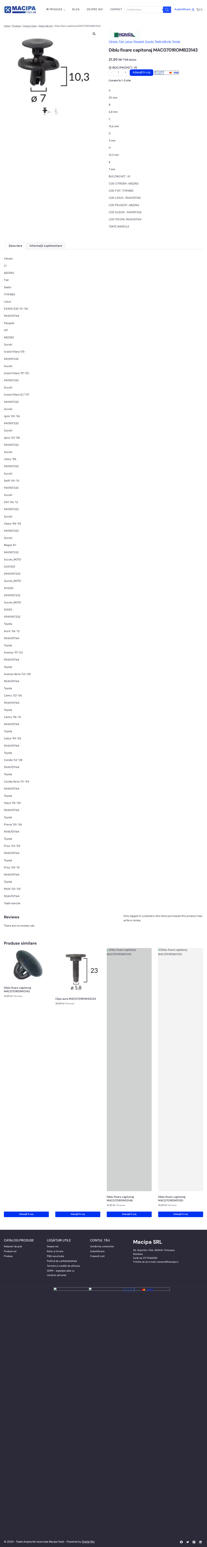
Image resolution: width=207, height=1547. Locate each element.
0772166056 (150, 1258)
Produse (8, 1256)
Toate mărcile (163, 42)
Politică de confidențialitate (62, 1261)
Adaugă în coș (141, 72)
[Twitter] (188, 1542)
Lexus (128, 42)
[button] (94, 34)
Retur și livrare (55, 1251)
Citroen (113, 42)
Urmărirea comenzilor (102, 1246)
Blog (76, 9)
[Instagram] (194, 1542)
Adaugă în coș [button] (26, 1214)
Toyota (176, 42)
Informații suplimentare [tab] (46, 246)
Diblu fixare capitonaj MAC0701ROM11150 (171, 1198)
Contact (116, 9)
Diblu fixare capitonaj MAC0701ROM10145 (17, 989)
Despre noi (52, 1246)
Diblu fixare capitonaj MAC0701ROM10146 (120, 1198)
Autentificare (97, 1251)
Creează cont (97, 1256)
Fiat (121, 42)
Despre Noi (95, 9)
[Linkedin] (200, 1542)
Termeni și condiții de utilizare (63, 1266)
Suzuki (149, 42)
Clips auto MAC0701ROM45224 (75, 999)
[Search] (167, 9)
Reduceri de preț (13, 1246)
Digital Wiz (88, 1542)
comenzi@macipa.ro (167, 1262)
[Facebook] (181, 1542)
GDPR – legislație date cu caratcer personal (60, 1273)
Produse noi (10, 1251)
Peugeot (138, 42)
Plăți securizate (55, 1256)
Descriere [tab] (15, 246)
